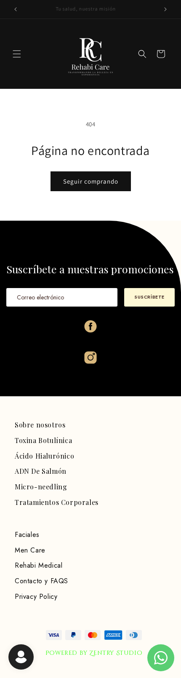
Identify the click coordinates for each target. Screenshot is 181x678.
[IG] (90, 357)
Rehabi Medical (38, 565)
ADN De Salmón (41, 471)
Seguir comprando (90, 181)
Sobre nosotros (40, 424)
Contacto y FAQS (41, 581)
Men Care (30, 550)
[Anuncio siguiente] (165, 9)
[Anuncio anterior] (15, 9)
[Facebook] (90, 326)
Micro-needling (41, 486)
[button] (17, 54)
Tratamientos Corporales (56, 502)
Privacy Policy (36, 596)
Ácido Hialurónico (44, 455)
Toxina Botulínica (43, 440)
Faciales (27, 534)
